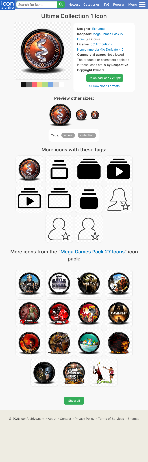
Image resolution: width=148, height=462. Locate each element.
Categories (91, 4)
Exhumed (99, 29)
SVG (106, 4)
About (52, 418)
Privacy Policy (84, 418)
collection (86, 135)
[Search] (61, 4)
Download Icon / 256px (105, 78)
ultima (68, 135)
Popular (119, 4)
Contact (65, 418)
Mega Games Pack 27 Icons (92, 252)
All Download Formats (104, 86)
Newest (74, 4)
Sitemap (133, 418)
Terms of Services (111, 418)
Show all (74, 400)
